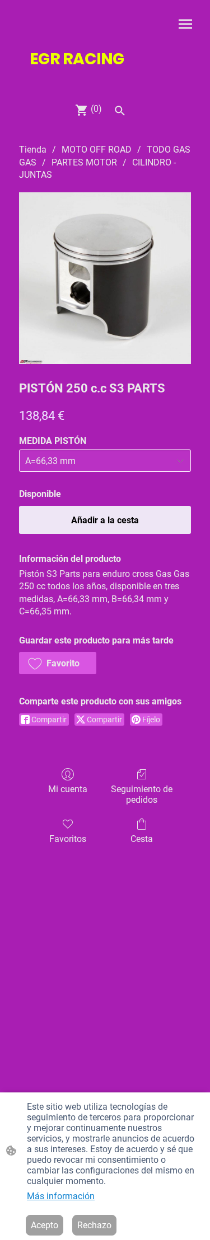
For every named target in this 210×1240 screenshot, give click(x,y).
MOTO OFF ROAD (97, 149)
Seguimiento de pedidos (141, 794)
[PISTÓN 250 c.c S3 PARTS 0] (105, 278)
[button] (57, 663)
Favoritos (67, 839)
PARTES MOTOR (84, 162)
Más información (61, 1196)
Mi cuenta (67, 789)
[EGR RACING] (105, 79)
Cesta (141, 839)
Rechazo (94, 1225)
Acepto (44, 1225)
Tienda (32, 149)
